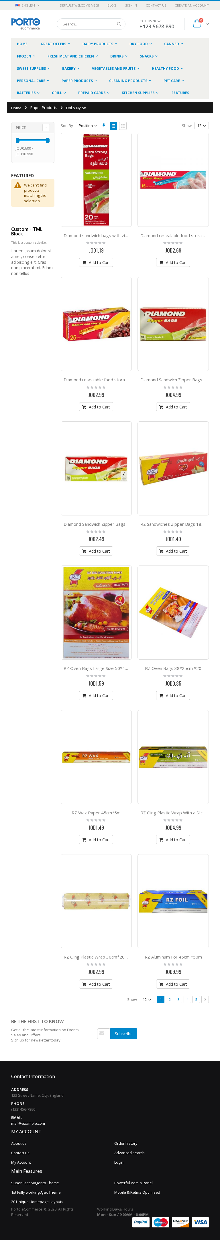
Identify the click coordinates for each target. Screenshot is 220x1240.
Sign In (131, 5)
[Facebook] (99, 1047)
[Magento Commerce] (25, 24)
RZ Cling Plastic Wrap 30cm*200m (97, 957)
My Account (21, 1162)
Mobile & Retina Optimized (137, 1192)
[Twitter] (105, 1047)
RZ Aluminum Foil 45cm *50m (173, 957)
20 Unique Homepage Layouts (37, 1201)
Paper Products (43, 108)
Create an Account (192, 5)
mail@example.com (28, 1123)
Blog (112, 5)
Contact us (20, 1152)
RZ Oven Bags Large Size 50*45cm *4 (101, 668)
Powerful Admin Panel (133, 1182)
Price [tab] (21, 127)
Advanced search (129, 1152)
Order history (126, 1143)
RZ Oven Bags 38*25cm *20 (173, 668)
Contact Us (156, 5)
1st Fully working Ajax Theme (36, 1192)
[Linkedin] (111, 1047)
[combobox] (91, 24)
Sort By (67, 125)
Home (16, 107)
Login (118, 1162)
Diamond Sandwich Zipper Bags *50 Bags (104, 524)
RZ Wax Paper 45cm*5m (96, 813)
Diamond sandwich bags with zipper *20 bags (109, 235)
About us (19, 1143)
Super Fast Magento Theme (35, 1182)
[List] (123, 126)
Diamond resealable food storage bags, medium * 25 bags (122, 379)
